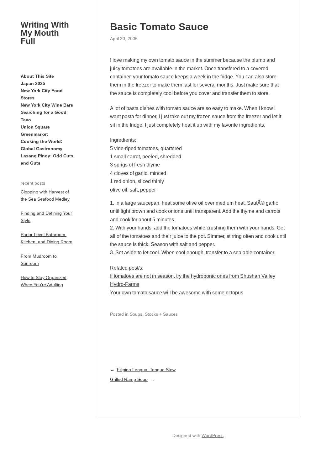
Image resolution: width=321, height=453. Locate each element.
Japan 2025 (33, 83)
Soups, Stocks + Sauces (154, 314)
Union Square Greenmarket (35, 130)
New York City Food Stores (42, 94)
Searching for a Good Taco (43, 116)
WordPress (213, 435)
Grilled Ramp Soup (129, 379)
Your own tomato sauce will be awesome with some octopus (176, 292)
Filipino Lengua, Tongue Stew (146, 369)
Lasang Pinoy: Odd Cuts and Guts (47, 159)
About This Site (37, 76)
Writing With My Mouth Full (45, 33)
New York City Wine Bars (47, 105)
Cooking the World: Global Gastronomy (41, 145)
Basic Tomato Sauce (159, 26)
